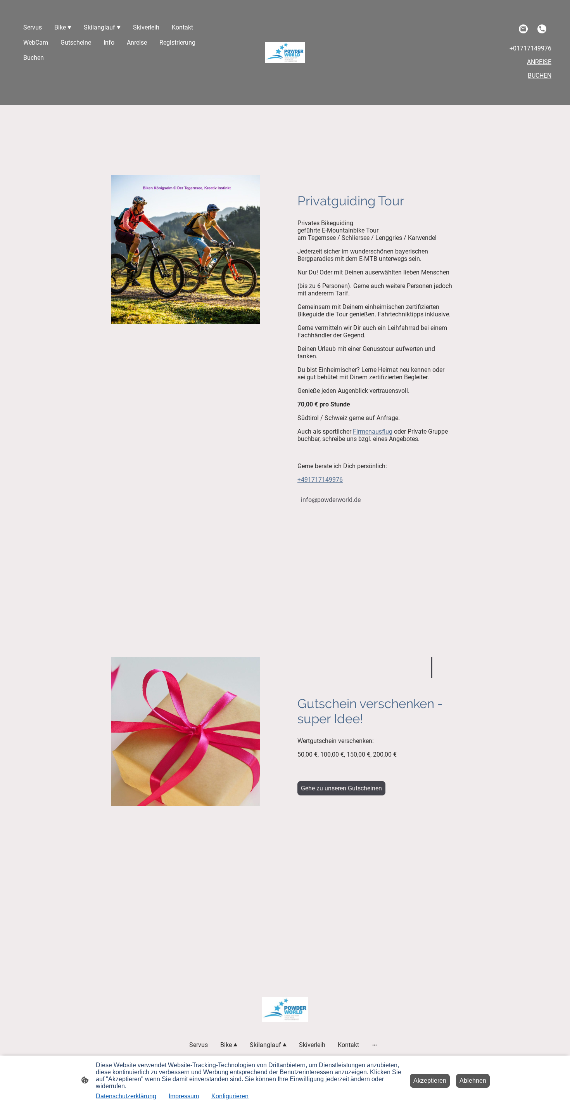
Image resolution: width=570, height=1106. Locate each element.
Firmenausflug (372, 431)
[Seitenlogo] (285, 52)
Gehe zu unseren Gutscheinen (341, 788)
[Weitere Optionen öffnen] (374, 1045)
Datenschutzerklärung (126, 1096)
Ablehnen (472, 1080)
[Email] (523, 29)
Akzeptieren (429, 1080)
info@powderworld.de (331, 500)
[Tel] (542, 29)
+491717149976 (320, 479)
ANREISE (539, 62)
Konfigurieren (230, 1096)
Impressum (184, 1096)
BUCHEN (539, 75)
